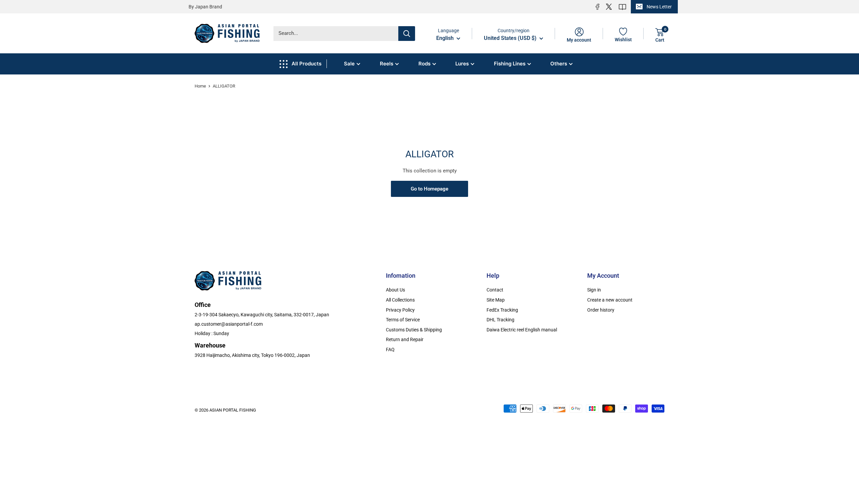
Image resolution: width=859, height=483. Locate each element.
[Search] (406, 33)
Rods (424, 63)
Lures (462, 63)
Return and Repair (404, 339)
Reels (386, 63)
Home (200, 86)
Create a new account (610, 300)
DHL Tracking (500, 319)
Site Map (496, 300)
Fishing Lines (509, 63)
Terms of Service (403, 319)
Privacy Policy (400, 310)
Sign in (594, 289)
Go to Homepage (429, 189)
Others (558, 63)
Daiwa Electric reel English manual (522, 329)
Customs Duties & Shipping (414, 329)
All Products (306, 63)
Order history (600, 310)
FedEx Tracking (502, 310)
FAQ (390, 349)
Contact (495, 289)
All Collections (400, 300)
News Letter (659, 6)
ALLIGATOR (224, 86)
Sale (349, 63)
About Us (395, 289)
